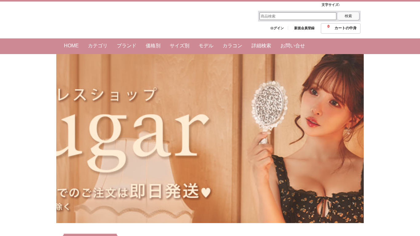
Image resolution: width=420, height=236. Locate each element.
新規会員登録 (304, 28)
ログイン (277, 28)
